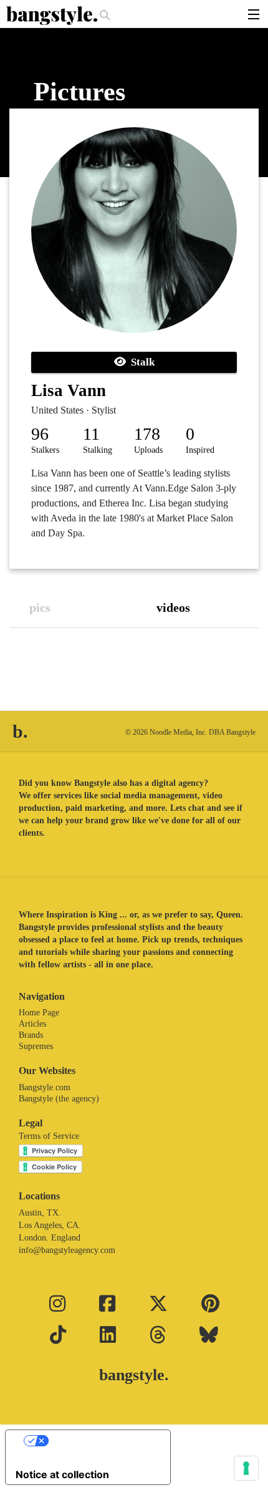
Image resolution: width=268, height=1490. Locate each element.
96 (40, 433)
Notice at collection (62, 1474)
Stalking (97, 450)
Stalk (140, 362)
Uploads (148, 450)
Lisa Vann (68, 390)
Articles (32, 1023)
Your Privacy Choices (100, 1440)
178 (147, 433)
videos (173, 607)
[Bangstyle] (53, 15)
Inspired (200, 450)
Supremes (36, 1046)
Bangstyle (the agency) (59, 1098)
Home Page (39, 1012)
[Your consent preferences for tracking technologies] (246, 1468)
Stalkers (45, 450)
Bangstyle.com (44, 1087)
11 (91, 433)
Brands (31, 1035)
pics (39, 607)
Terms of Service (49, 1136)
